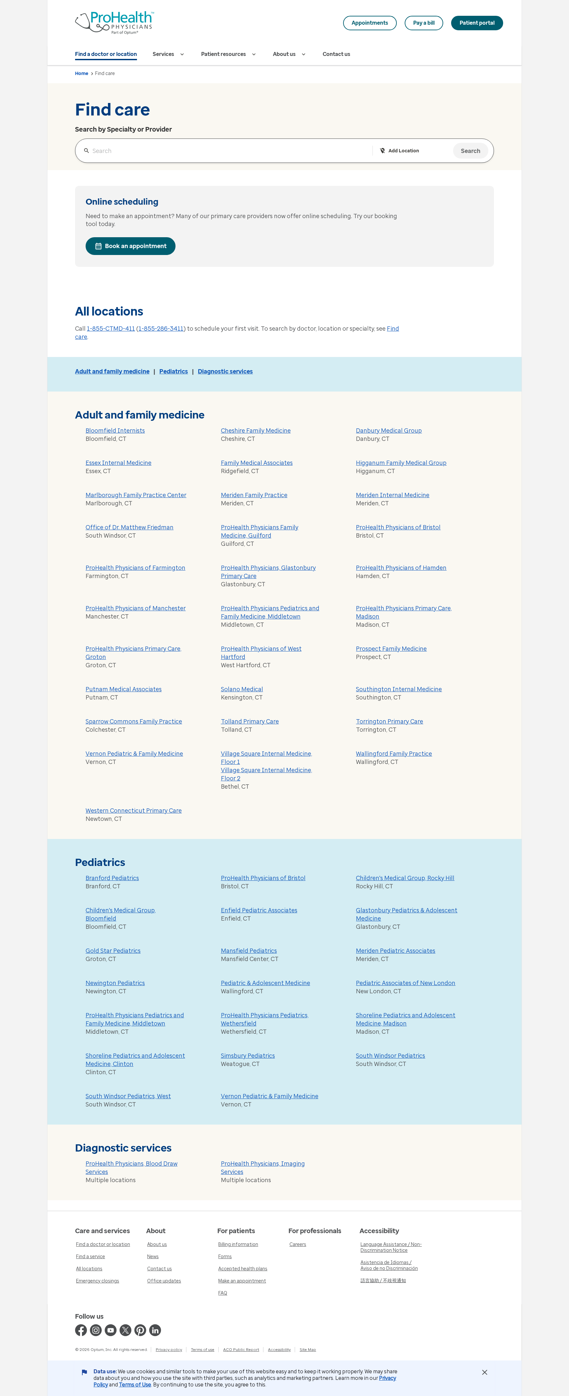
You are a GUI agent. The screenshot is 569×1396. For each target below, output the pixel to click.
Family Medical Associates (257, 463)
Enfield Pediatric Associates (259, 910)
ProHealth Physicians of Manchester (136, 608)
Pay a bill (424, 23)
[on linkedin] (155, 1330)
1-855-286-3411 (161, 328)
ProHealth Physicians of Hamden (401, 567)
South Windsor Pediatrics (390, 1055)
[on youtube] (111, 1330)
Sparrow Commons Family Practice (134, 721)
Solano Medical (242, 689)
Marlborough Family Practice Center (136, 495)
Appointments (370, 23)
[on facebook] (81, 1330)
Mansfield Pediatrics (249, 950)
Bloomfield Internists (115, 430)
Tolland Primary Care (250, 721)
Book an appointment (136, 246)
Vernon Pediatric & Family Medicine (134, 753)
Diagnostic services (225, 371)
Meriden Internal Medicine (392, 495)
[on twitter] (125, 1330)
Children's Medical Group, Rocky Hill (405, 878)
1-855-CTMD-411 (111, 328)
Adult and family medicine (112, 371)
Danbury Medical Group (389, 430)
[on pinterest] (140, 1330)
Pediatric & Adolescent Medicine (265, 983)
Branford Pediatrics (112, 878)
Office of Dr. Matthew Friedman (130, 527)
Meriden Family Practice (254, 495)
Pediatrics (173, 371)
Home (81, 73)
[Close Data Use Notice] (485, 1372)
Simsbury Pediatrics (248, 1055)
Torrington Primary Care (389, 721)
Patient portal (477, 23)
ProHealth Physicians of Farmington (135, 567)
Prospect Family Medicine (391, 648)
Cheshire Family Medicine (256, 430)
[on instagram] (96, 1330)
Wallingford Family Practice (394, 753)
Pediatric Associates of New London (405, 983)
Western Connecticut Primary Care (134, 810)
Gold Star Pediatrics (113, 950)
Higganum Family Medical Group (401, 463)
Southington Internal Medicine (399, 689)
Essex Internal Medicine (118, 463)
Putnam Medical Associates (124, 689)
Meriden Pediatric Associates (395, 950)
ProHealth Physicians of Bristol (398, 527)
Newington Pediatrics (115, 983)
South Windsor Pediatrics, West (128, 1096)
